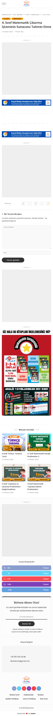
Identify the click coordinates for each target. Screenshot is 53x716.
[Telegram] (41, 203)
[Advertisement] (26, 68)
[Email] (48, 203)
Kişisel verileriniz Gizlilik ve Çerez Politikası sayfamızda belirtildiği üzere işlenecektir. (27, 630)
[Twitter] (29, 203)
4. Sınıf (6, 18)
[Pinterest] (26, 578)
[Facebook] (23, 203)
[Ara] (49, 3)
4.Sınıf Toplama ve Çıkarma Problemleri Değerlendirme (11, 486)
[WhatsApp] (35, 203)
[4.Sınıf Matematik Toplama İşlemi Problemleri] (39, 472)
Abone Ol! (26, 624)
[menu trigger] (5, 3)
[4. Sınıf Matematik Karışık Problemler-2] (39, 442)
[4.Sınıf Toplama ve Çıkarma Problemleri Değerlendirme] (14, 472)
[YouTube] (34, 688)
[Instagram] (26, 584)
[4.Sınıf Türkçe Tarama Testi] (14, 442)
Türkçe (7, 449)
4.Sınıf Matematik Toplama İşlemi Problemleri (35, 486)
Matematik (17, 18)
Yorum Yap (19, 32)
